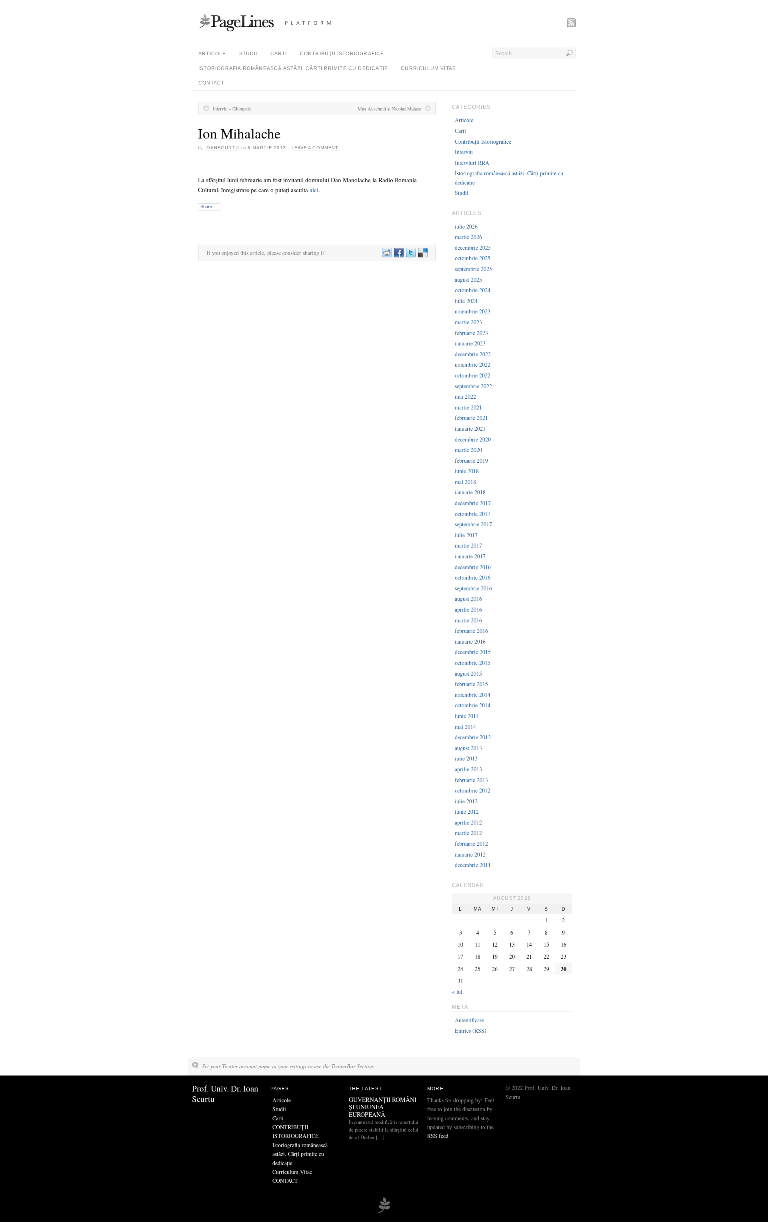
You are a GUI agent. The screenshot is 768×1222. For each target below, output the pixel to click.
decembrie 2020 (473, 439)
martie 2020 (468, 449)
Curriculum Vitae (428, 68)
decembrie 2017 (473, 503)
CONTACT (211, 83)
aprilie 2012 (468, 822)
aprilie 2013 (468, 769)
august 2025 (468, 279)
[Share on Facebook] (398, 253)
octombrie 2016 (472, 577)
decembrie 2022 (473, 354)
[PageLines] (384, 1212)
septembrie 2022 (473, 386)
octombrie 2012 (472, 790)
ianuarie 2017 (470, 556)
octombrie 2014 (472, 705)
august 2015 (468, 673)
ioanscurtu (221, 147)
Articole (212, 53)
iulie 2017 (466, 535)
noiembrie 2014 (472, 694)
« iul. (458, 991)
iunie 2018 (467, 471)
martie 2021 (468, 407)
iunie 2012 (467, 811)
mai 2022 (465, 396)
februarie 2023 (471, 333)
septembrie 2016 (473, 588)
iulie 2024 (466, 301)
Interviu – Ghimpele (232, 108)
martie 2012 (468, 833)
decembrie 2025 (473, 247)
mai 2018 (465, 482)
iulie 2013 (466, 758)
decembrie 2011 (473, 865)
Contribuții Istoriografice (483, 141)
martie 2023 (468, 322)
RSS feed (437, 1136)
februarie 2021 (471, 417)
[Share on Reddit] (386, 253)
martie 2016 (468, 620)
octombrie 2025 (472, 258)
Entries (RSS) (470, 1030)
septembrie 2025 (473, 269)
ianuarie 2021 (470, 428)
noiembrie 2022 (472, 364)
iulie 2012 (466, 801)
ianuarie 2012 (470, 854)
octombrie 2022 (472, 375)
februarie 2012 (471, 843)
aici (314, 190)
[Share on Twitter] (410, 253)
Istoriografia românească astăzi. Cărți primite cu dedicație (293, 68)
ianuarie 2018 (470, 492)
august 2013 (468, 748)
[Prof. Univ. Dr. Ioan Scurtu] (277, 32)
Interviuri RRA (472, 163)
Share (206, 206)
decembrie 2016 (473, 567)
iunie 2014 (467, 716)
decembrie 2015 (473, 652)
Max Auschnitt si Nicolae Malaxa (389, 108)
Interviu (464, 152)
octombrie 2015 (472, 662)
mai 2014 (465, 726)
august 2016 (468, 598)
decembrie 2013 (473, 737)
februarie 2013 (471, 780)
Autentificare (469, 1020)
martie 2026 (468, 237)
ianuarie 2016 (470, 641)
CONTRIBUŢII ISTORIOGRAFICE (342, 53)
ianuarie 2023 (470, 343)
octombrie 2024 (472, 290)
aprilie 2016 (468, 609)
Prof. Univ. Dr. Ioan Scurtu (225, 1093)
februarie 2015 (471, 684)
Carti (278, 53)
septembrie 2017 (473, 524)
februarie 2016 (471, 630)
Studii (248, 53)
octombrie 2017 (472, 514)
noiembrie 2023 (472, 311)
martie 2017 (468, 545)
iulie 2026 (466, 226)
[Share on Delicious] (422, 253)
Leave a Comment (315, 147)
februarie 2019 (471, 460)
